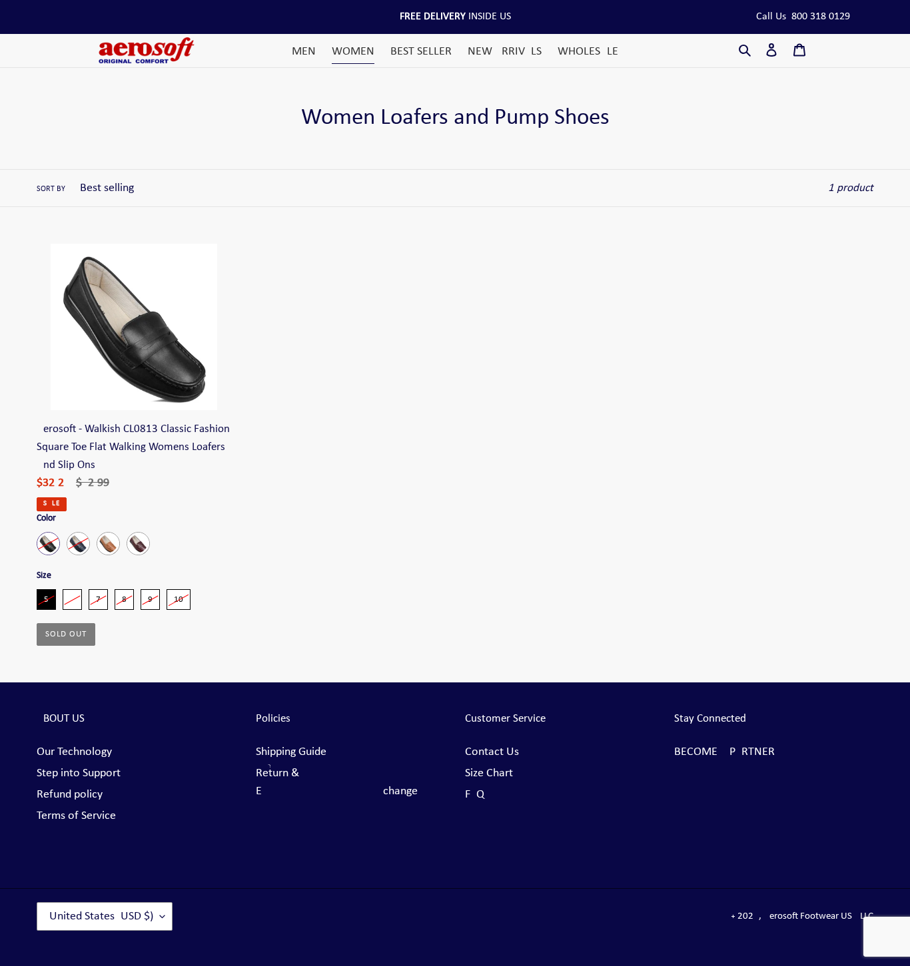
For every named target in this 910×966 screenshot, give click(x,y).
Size (44, 576)
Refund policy (70, 794)
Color (46, 518)
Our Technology (74, 752)
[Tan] (108, 543)
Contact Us (492, 752)
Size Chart (489, 773)
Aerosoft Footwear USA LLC (818, 916)
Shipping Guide (291, 752)
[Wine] (138, 543)
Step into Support (79, 773)
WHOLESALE (588, 51)
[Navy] (78, 543)
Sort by (51, 189)
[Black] (48, 543)
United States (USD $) (101, 916)
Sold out (66, 634)
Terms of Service (76, 816)
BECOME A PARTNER (724, 752)
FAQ (474, 794)
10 (178, 596)
